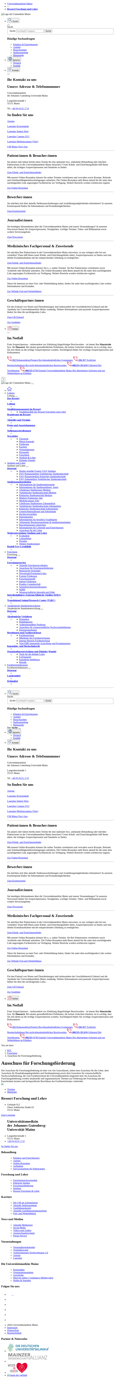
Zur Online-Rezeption (17, 188)
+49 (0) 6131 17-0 (20, 108)
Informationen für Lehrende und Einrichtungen (41, 527)
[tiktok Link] (9, 1320)
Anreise (11, 121)
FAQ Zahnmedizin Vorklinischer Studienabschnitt (42, 479)
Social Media (19, 1227)
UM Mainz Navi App (17, 146)
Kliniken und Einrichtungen (26, 1158)
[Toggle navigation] (32, 383)
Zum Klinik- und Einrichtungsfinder (24, 172)
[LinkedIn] (9, 1299)
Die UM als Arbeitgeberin (25, 1202)
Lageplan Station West (17, 131)
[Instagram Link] (9, 1309)
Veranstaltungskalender (24, 1247)
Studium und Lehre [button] (16, 463)
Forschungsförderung (23, 1185)
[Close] (8, 332)
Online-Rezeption (21, 1163)
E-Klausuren (25, 657)
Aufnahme (18, 1166)
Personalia (24, 452)
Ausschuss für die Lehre (30, 530)
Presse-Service (20, 1236)
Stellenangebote (20, 52)
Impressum (12, 1327)
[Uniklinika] (28, 1351)
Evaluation (24, 535)
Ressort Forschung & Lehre (26, 1191)
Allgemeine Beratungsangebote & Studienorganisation (45, 522)
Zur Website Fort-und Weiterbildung (24, 291)
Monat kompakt (26, 441)
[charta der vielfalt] (17, 1375)
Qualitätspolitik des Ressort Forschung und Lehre (42, 412)
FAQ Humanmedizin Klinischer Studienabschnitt (42, 476)
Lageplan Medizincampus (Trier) (22, 141)
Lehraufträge (25, 538)
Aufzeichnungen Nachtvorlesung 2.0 (30, 1252)
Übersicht (23, 439)
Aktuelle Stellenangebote (25, 1205)
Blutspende (18, 55)
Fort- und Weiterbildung (24, 1213)
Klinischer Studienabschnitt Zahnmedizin (38, 509)
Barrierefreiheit (14, 1333)
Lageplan (17, 1258)
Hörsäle (23, 662)
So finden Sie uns (9, 1146)
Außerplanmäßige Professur (32, 624)
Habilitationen (25, 622)
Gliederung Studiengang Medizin (35, 490)
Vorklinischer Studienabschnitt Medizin (37, 492)
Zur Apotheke (13, 322)
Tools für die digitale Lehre (32, 654)
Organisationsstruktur (23, 1272)
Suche (10, 27)
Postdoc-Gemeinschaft (29, 584)
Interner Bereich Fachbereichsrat (34, 640)
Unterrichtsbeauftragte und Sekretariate (37, 511)
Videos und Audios (22, 1230)
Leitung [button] (11, 393)
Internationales (26, 517)
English (16, 65)
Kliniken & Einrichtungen (25, 44)
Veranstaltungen (26, 449)
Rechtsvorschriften (28, 514)
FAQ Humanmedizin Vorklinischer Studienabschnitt (43, 474)
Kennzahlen (19, 1269)
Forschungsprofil (27, 579)
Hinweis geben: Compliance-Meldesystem (33, 1278)
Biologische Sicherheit (29, 570)
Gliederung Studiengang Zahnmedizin (37, 503)
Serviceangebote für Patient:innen (29, 1168)
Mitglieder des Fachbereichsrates (34, 638)
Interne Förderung (27, 581)
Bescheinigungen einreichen (32, 525)
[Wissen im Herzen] (17, 1372)
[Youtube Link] (10, 1304)
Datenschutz (13, 1330)
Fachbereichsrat (26, 635)
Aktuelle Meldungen (23, 1225)
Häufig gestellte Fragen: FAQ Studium (37, 471)
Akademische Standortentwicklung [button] (23, 605)
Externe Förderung (28, 576)
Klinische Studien (21, 1183)
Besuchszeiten (20, 50)
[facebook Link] (9, 1314)
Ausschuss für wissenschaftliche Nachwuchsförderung (45, 627)
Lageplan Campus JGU (18, 136)
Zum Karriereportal (16, 211)
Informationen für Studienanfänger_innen (38, 487)
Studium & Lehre (27, 457)
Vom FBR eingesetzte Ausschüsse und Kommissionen (44, 643)
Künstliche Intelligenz (29, 659)
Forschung (24, 455)
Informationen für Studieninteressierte (37, 484)
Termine (11, 1089)
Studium (17, 1188)
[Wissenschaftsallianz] (28, 1361)
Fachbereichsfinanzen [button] (17, 665)
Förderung (24, 444)
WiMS (22, 589)
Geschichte (18, 1275)
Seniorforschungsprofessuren (33, 587)
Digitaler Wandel (27, 460)
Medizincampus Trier (29, 500)
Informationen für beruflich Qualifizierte (38, 519)
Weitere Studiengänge (29, 544)
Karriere (23, 447)
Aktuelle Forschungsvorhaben (33, 565)
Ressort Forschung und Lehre (22, 9)
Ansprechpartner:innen (24, 1233)
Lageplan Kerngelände (18, 126)
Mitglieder (12, 1092)
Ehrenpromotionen (28, 630)
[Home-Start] (9, 390)
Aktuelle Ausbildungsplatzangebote (30, 1211)
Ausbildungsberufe (22, 1208)
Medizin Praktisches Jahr (31, 498)
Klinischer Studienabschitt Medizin (35, 495)
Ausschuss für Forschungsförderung (36, 568)
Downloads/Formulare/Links (32, 573)
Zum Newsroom (15, 237)
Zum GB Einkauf (15, 317)
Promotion (24, 619)
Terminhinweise (20, 1250)
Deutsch (17, 63)
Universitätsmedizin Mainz (19, 3)
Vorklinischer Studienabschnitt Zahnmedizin (40, 506)
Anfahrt (17, 47)
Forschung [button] (12, 552)
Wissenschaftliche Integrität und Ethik (37, 592)
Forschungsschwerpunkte (25, 1180)
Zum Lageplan (8, 1115)
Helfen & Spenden (22, 1280)
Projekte (23, 541)
